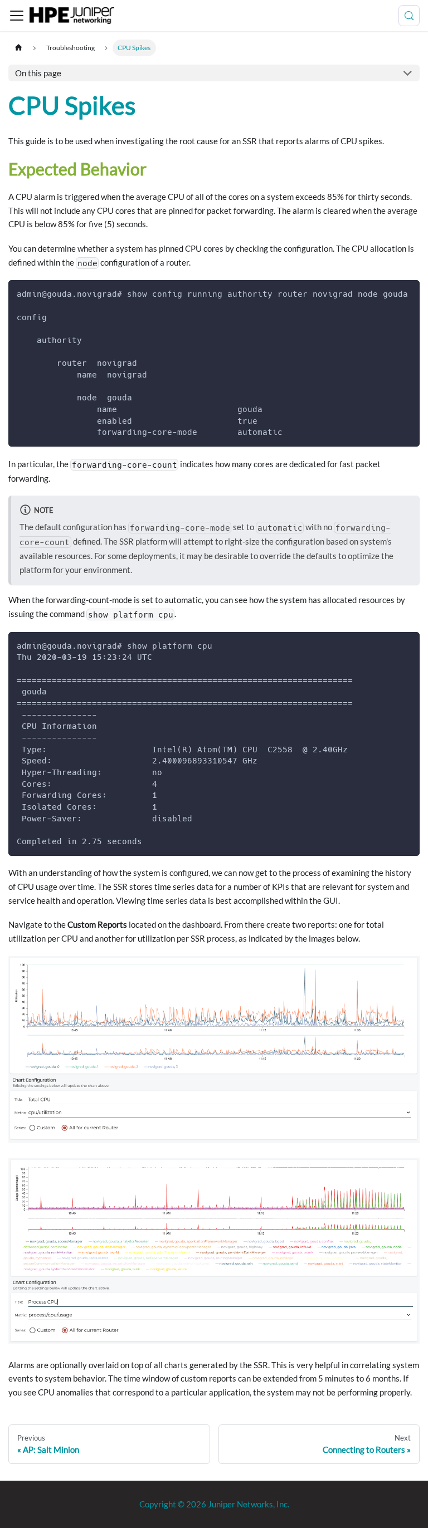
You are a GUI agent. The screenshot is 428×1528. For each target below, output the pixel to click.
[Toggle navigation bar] (16, 15)
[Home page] (18, 48)
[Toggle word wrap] (388, 293)
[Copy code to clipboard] (407, 293)
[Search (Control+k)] (409, 15)
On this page (38, 73)
